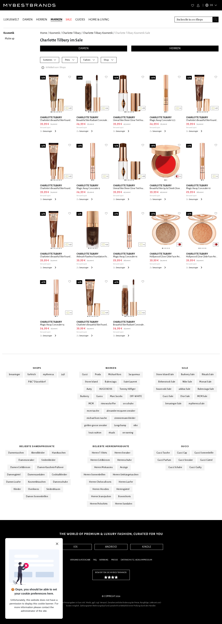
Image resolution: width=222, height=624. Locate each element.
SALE (69, 19)
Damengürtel (13, 474)
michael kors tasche (97, 418)
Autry (89, 389)
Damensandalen (36, 474)
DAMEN (28, 19)
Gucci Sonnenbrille (204, 453)
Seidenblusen (53, 489)
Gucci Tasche (163, 453)
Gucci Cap (182, 453)
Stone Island (91, 382)
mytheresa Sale (196, 403)
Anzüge (124, 467)
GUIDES (80, 19)
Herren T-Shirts (99, 453)
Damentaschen (16, 453)
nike (136, 425)
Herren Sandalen (123, 504)
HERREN (41, 19)
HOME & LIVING (98, 19)
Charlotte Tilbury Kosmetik (98, 33)
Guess (99, 396)
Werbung (103, 560)
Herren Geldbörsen (100, 460)
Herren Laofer (126, 482)
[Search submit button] (216, 19)
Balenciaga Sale (206, 389)
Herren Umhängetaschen (125, 474)
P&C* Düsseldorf (37, 382)
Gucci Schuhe (175, 467)
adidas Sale (184, 389)
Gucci (85, 374)
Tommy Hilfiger (128, 389)
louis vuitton (95, 432)
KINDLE (146, 546)
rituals (112, 432)
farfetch (31, 374)
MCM (91, 403)
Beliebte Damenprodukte (37, 446)
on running (127, 432)
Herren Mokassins (103, 467)
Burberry (84, 396)
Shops (37, 368)
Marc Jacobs (116, 396)
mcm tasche (93, 411)
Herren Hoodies (100, 489)
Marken (111, 368)
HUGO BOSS (105, 389)
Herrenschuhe (124, 460)
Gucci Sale (168, 396)
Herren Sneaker (122, 453)
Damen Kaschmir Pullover (50, 467)
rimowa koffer (108, 403)
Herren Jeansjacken (101, 496)
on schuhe (128, 403)
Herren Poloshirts (99, 504)
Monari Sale (205, 382)
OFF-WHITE (136, 396)
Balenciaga (110, 382)
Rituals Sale (208, 374)
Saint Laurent (130, 382)
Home (43, 33)
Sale (185, 368)
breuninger (14, 374)
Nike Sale (187, 382)
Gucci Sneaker (185, 460)
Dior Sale (185, 396)
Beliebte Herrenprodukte (111, 446)
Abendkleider (38, 453)
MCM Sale (202, 396)
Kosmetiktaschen (37, 482)
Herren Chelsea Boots (100, 482)
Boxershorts (124, 496)
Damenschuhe (60, 482)
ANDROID (111, 546)
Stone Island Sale (165, 374)
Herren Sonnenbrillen (94, 474)
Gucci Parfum (164, 460)
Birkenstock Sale (166, 382)
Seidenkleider (48, 460)
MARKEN (56, 19)
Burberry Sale (188, 374)
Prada (98, 374)
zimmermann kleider (124, 418)
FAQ (94, 560)
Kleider (17, 489)
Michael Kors (114, 374)
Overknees (33, 489)
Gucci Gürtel (206, 460)
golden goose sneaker (95, 425)
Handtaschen (59, 453)
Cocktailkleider (59, 474)
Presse (114, 560)
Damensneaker (26, 460)
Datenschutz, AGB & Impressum (136, 560)
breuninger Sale (173, 403)
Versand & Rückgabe (80, 560)
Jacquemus (134, 374)
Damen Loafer (13, 482)
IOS (75, 546)
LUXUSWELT (11, 19)
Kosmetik (54, 33)
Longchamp (120, 425)
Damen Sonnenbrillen (37, 496)
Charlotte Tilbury (71, 33)
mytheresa (48, 374)
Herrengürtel (123, 489)
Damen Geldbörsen (20, 467)
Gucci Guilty (195, 467)
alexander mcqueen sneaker (120, 411)
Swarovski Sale (164, 389)
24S (63, 374)
